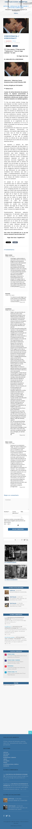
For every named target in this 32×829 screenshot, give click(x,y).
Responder (22, 287)
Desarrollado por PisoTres (16, 825)
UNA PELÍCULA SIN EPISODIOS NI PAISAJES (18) (13, 627)
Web (22, 511)
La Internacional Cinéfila (11, 764)
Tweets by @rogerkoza (8, 685)
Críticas (14, 41)
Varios (5, 762)
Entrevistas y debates (9, 757)
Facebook (22, 540)
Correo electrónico (15, 512)
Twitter (24, 540)
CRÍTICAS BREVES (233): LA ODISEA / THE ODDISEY (15, 638)
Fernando (7, 293)
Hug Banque (8, 626)
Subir (30, 732)
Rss (27, 540)
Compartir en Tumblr (15, 46)
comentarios (17, 42)
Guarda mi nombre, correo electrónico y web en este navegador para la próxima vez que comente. (14, 521)
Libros (5, 759)
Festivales (6, 754)
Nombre (6, 511)
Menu (16, 13)
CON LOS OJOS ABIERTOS (16, 2)
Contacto (6, 766)
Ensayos (5, 755)
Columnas (6, 761)
